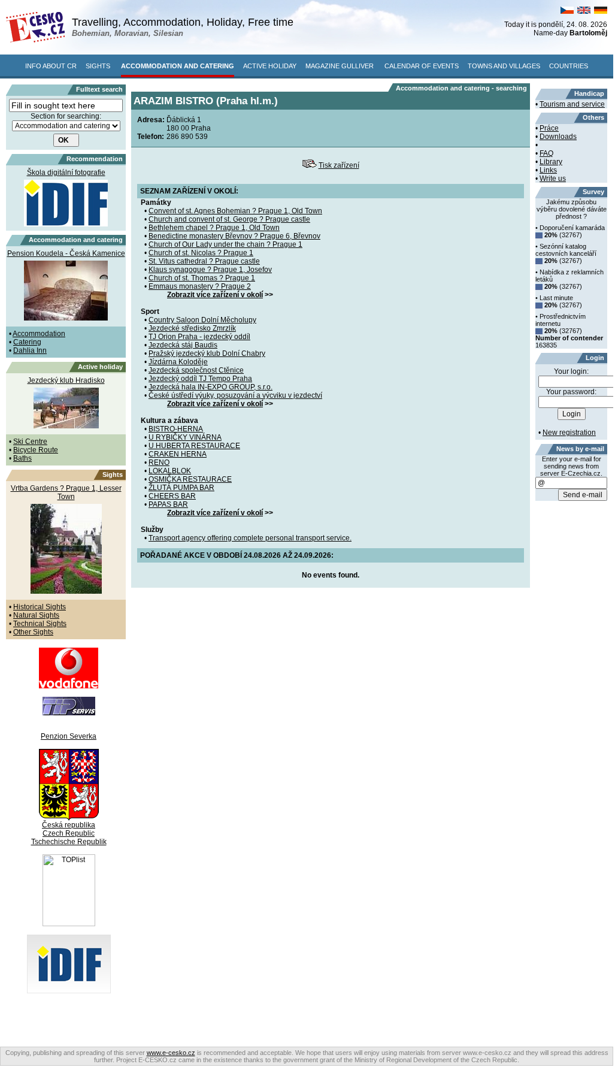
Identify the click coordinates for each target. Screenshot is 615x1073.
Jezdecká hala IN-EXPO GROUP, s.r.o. (210, 387)
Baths (22, 458)
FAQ (546, 153)
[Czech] (567, 11)
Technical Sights (39, 623)
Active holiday (269, 65)
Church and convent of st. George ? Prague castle (229, 219)
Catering (27, 342)
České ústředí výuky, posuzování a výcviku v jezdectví (235, 395)
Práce (549, 128)
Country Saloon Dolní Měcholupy (202, 320)
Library (551, 162)
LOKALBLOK (170, 471)
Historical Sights (39, 607)
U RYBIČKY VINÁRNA (185, 437)
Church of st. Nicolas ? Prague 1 (201, 253)
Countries (568, 65)
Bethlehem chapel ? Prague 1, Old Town (214, 227)
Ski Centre (30, 441)
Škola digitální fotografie (66, 172)
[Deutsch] (600, 11)
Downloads (558, 136)
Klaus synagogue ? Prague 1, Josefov (210, 269)
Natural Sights (36, 615)
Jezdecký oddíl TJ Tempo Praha (200, 378)
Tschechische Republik (69, 842)
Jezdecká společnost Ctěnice (196, 370)
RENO (159, 462)
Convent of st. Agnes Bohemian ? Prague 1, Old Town (235, 211)
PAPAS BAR (168, 504)
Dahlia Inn (30, 350)
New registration (569, 432)
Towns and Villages (504, 65)
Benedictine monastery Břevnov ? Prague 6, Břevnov (234, 236)
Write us (553, 178)
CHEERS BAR (172, 496)
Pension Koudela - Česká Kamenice (66, 253)
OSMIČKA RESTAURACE (190, 479)
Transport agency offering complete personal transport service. (250, 538)
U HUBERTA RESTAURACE (194, 446)
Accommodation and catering (177, 65)
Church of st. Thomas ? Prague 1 (202, 278)
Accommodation (39, 334)
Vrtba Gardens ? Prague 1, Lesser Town (66, 492)
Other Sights (33, 632)
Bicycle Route (35, 450)
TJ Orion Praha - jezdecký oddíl (199, 337)
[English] (583, 11)
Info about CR (51, 65)
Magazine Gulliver (339, 65)
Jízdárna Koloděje (178, 362)
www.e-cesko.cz (171, 1052)
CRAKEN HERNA (178, 454)
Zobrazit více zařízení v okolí (215, 295)
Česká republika (68, 825)
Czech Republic (69, 833)
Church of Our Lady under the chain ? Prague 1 (225, 244)
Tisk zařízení (339, 165)
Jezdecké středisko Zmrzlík (192, 328)
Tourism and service (572, 104)
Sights (98, 65)
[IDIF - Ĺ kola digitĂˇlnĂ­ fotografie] (69, 991)
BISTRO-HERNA (176, 429)
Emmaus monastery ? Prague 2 (200, 286)
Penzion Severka (68, 736)
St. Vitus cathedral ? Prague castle (204, 261)
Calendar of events (421, 65)
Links (548, 170)
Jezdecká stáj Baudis (183, 345)
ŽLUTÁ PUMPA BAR (181, 487)
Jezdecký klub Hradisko (66, 380)
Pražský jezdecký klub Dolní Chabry (207, 353)
